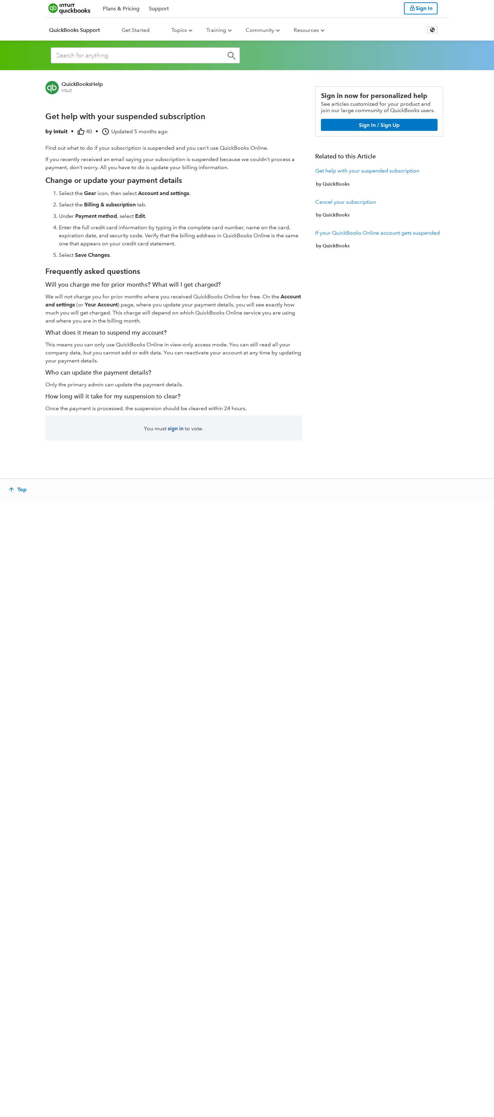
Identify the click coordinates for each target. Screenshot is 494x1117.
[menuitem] (78, 30)
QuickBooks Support (74, 30)
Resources (306, 30)
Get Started (136, 30)
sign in (175, 428)
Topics (179, 30)
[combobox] (145, 55)
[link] (379, 177)
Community (260, 30)
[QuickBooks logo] (69, 8)
